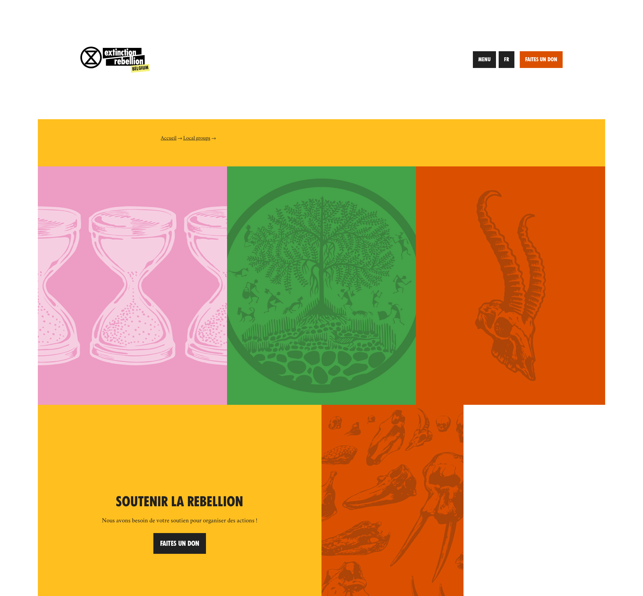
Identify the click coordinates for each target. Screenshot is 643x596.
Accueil (168, 138)
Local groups (196, 138)
